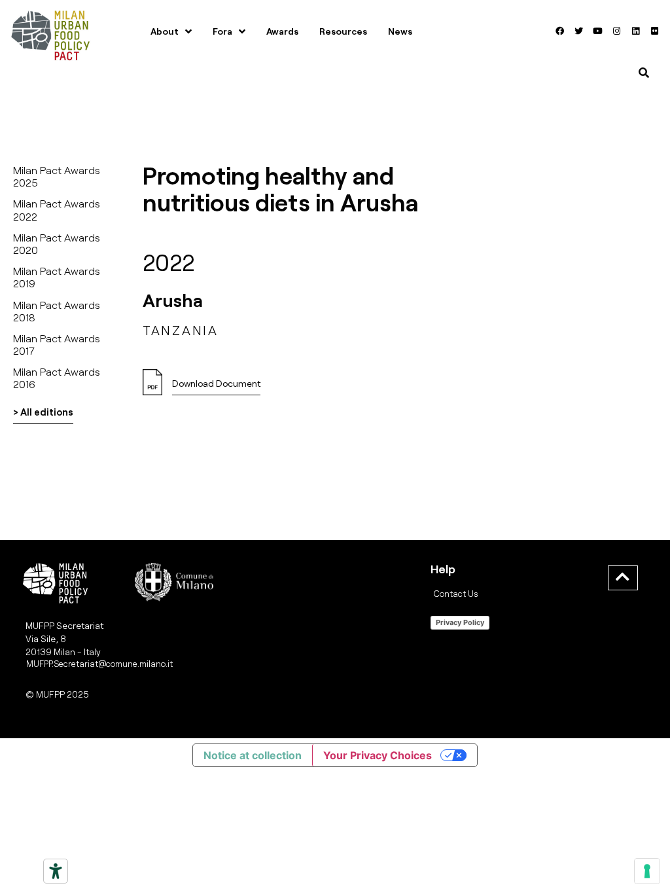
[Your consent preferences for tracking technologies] (647, 871)
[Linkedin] (635, 31)
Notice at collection (252, 755)
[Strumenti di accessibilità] (55, 871)
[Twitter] (579, 31)
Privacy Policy (460, 622)
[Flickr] (654, 31)
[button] (216, 387)
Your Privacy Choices (377, 755)
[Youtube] (598, 31)
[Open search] (644, 73)
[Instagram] (617, 31)
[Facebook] (560, 31)
